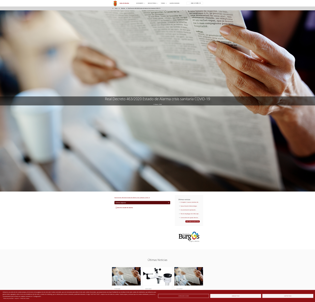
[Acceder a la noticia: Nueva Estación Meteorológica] (157, 276)
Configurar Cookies (183, 296)
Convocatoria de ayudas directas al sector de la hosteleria (190, 218)
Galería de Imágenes (174, 3)
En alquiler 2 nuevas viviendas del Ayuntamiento (189, 202)
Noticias (123, 8)
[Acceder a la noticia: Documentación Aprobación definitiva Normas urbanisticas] (188, 276)
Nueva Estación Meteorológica (189, 206)
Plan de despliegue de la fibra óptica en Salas (190, 214)
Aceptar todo (287, 296)
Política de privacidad (8, 298)
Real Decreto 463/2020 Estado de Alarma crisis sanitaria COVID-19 (132, 197)
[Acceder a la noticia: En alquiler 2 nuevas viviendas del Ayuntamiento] (126, 276)
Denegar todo (236, 296)
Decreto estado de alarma (125, 207)
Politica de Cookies (24, 298)
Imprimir (17, 298)
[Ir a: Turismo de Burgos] (189, 236)
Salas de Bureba (124, 3)
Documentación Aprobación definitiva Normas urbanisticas (189, 210)
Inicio (116, 8)
